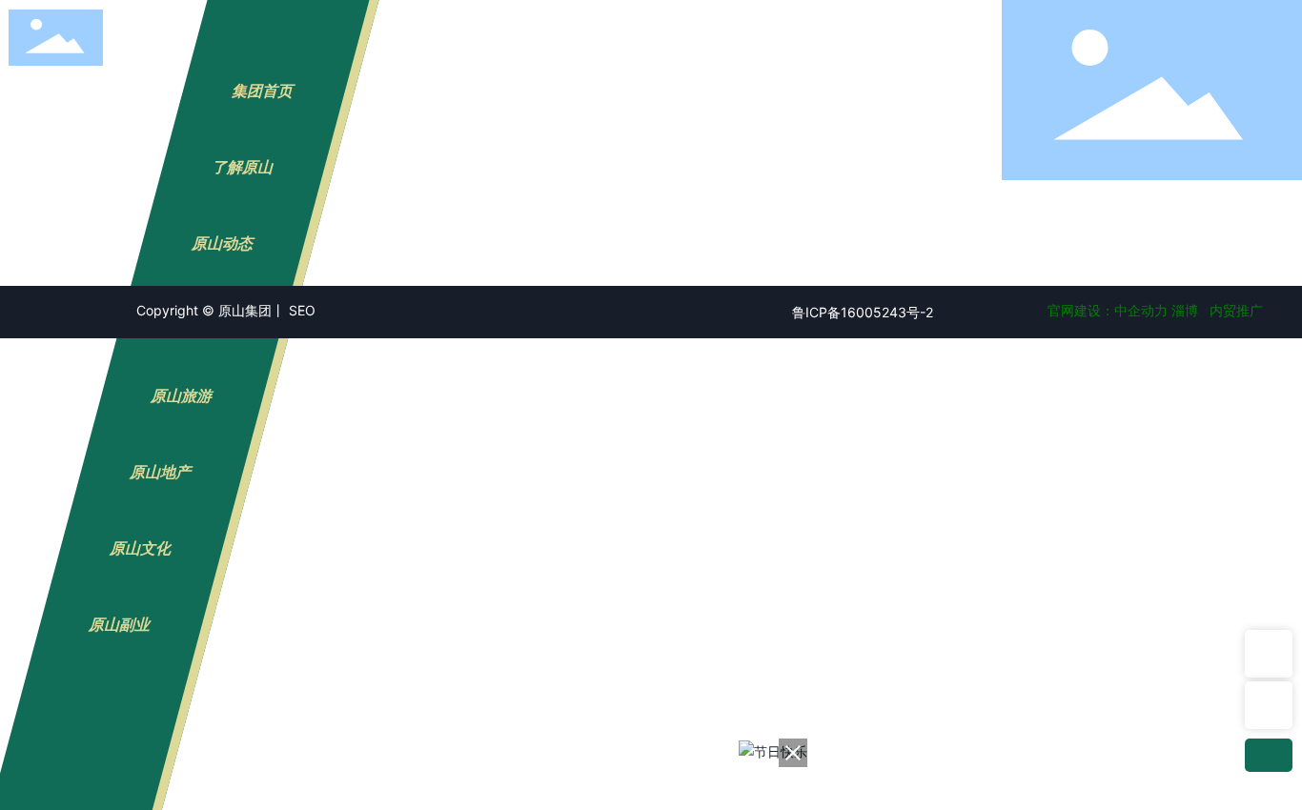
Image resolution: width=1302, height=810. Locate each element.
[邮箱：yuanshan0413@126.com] (1268, 705)
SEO (302, 310)
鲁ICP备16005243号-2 (862, 312)
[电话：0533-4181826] (1268, 654)
